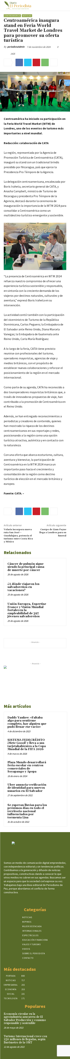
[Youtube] (45, 899)
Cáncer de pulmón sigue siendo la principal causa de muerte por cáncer (25, 567)
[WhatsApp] (45, 62)
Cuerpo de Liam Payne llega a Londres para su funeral (52, 532)
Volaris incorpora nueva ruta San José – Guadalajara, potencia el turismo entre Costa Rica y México (18, 535)
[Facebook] (19, 62)
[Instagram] (31, 899)
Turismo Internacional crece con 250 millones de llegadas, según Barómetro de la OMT (25, 1039)
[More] (54, 62)
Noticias (27, 15)
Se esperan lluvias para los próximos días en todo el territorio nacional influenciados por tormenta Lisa (27, 811)
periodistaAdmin (15, 46)
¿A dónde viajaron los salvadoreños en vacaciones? (23, 587)
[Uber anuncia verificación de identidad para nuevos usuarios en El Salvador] (56, 790)
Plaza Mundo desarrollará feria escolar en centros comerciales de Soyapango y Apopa (26, 767)
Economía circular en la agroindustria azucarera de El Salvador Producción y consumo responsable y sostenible (25, 1018)
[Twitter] (28, 62)
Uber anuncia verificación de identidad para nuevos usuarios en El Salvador (26, 788)
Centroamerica (12, 15)
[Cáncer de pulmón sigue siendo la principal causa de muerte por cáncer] (55, 569)
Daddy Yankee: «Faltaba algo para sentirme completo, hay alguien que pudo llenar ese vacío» (26, 722)
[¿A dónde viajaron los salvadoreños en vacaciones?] (55, 589)
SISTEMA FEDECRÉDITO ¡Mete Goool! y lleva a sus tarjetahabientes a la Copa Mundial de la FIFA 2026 (26, 744)
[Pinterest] (36, 62)
